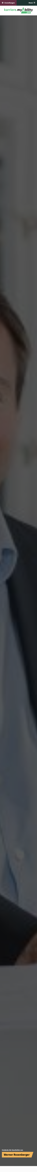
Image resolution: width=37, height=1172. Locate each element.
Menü (31, 3)
